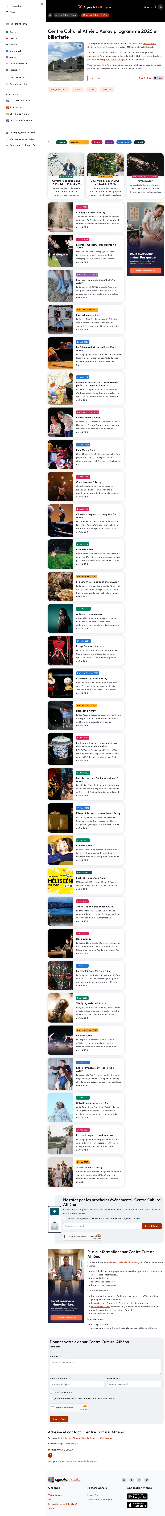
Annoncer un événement (99, 1499)
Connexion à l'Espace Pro (21, 145)
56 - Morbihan (18, 24)
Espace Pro (92, 1495)
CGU (50, 1499)
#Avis (91, 89)
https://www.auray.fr (68, 1443)
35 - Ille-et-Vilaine (19, 113)
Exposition (14, 69)
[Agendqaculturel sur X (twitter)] (124, 1480)
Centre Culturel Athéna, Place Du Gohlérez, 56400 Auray (84, 1438)
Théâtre (97, 142)
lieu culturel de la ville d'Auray (124, 1262)
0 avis (160, 78)
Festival (139, 142)
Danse (109, 142)
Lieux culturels (16, 77)
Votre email (113, 1378)
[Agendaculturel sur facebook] (131, 1480)
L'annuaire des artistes (20, 138)
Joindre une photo (64, 1392)
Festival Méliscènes (100, 1306)
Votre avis (55, 1356)
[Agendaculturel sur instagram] (139, 1480)
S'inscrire (148, 7)
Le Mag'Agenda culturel (20, 132)
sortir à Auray (106, 65)
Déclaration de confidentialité (62, 1504)
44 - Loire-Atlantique (21, 120)
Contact (52, 1508)
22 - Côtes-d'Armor (20, 100)
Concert (61, 142)
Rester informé (152, 1226)
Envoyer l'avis (59, 1419)
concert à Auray (98, 56)
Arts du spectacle (79, 142)
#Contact (107, 89)
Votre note (55, 1346)
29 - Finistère (17, 107)
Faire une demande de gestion (82, 1461)
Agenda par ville (16, 84)
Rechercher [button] (14, 5)
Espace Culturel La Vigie (113, 59)
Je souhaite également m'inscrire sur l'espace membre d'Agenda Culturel (104, 1218)
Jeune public (124, 142)
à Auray (66, 183)
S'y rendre (95, 78)
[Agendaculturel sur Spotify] (146, 1480)
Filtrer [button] (11, 12)
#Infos (78, 89)
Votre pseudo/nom (59, 1378)
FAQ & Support (55, 1495)
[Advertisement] (106, 116)
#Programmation (58, 89)
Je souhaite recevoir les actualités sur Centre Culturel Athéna (85, 1398)
